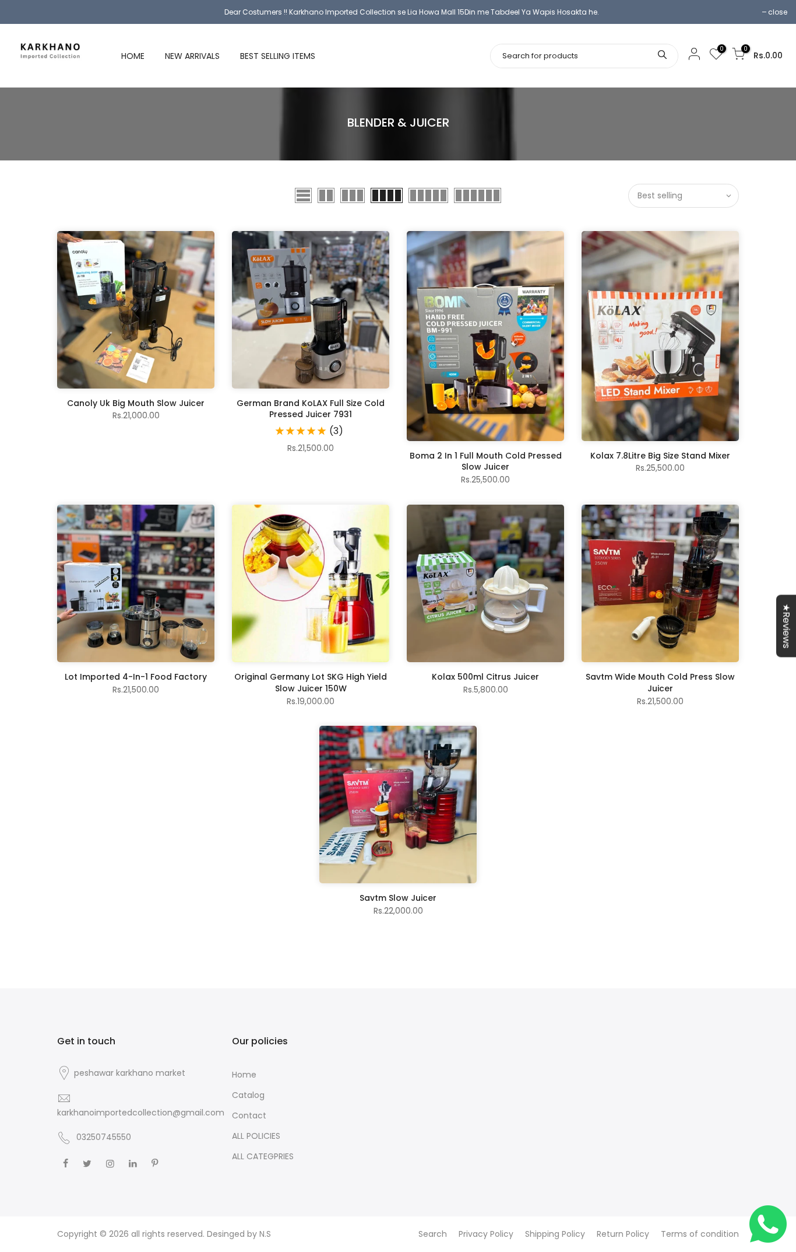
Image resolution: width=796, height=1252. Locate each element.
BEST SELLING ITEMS (277, 56)
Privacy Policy (486, 1234)
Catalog (248, 1095)
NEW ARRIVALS (192, 56)
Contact (249, 1115)
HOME (133, 56)
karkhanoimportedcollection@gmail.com (140, 1112)
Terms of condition (700, 1234)
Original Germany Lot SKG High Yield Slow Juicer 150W (310, 682)
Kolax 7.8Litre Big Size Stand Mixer (660, 455)
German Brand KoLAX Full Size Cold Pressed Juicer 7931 (311, 409)
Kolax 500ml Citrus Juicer (485, 677)
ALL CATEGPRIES (263, 1156)
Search (432, 1234)
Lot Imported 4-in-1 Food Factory (136, 677)
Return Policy (623, 1234)
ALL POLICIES (256, 1136)
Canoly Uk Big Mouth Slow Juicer (136, 403)
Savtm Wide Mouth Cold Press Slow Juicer (660, 682)
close (777, 12)
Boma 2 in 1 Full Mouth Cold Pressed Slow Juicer (486, 461)
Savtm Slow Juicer (398, 898)
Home (244, 1074)
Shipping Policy (555, 1234)
